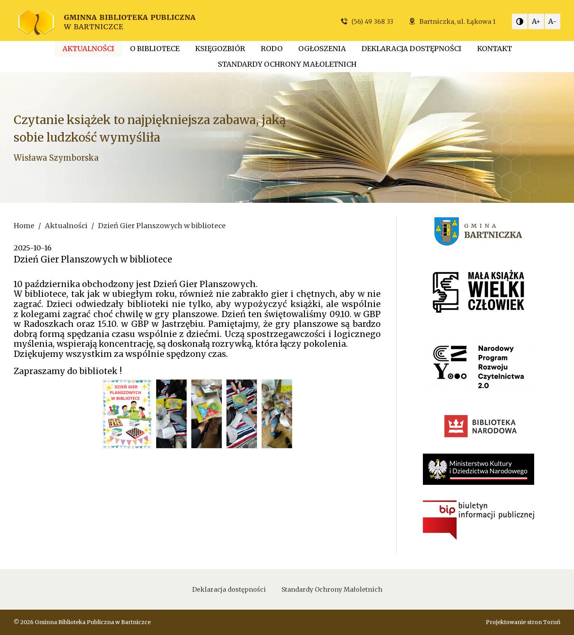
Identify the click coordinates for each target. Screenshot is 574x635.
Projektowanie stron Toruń (523, 622)
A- (552, 21)
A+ (536, 21)
